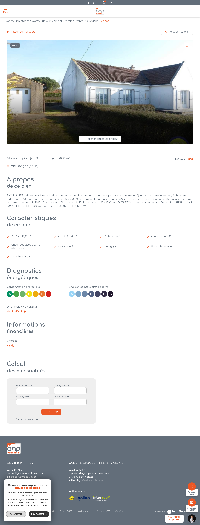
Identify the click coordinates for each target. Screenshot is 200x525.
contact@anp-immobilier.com (25, 473)
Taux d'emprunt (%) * (63, 397)
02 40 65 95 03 (15, 469)
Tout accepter (39, 514)
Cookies (119, 511)
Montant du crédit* (25, 386)
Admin (52, 511)
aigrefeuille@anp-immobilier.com (89, 473)
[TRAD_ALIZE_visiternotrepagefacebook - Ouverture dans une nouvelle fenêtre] (88, 3)
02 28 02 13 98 (77, 469)
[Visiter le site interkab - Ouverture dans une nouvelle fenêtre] (101, 498)
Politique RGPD (104, 511)
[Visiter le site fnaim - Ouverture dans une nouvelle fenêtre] (71, 498)
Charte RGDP (66, 511)
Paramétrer (16, 514)
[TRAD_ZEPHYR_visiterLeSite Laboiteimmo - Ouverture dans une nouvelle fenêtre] (179, 512)
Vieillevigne (91, 21)
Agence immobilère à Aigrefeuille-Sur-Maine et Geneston (40, 21)
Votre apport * (23, 397)
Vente (79, 21)
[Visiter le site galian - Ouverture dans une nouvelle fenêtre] (84, 498)
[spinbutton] (70, 402)
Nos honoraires (84, 511)
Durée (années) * (62, 386)
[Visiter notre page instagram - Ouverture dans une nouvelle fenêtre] (93, 3)
